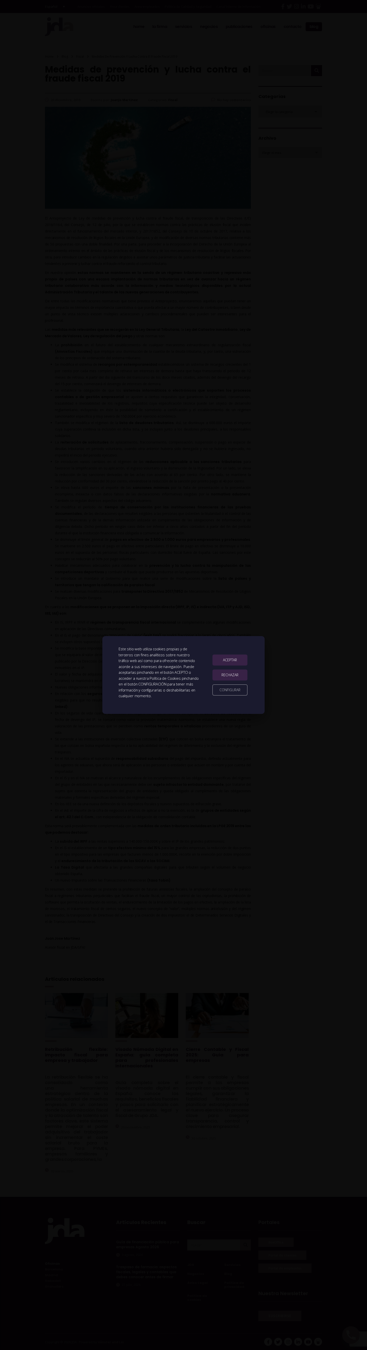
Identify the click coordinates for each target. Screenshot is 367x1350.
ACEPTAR (230, 660)
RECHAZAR (229, 675)
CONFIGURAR (229, 689)
